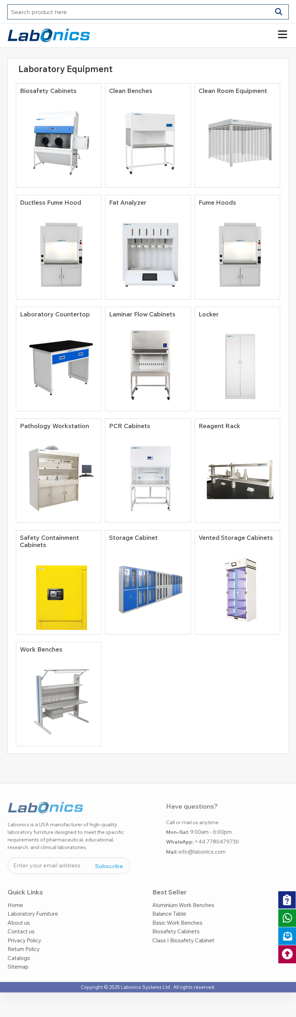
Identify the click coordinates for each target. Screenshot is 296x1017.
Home (15, 893)
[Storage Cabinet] (148, 586)
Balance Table (169, 902)
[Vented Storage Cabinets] (238, 586)
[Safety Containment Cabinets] (59, 594)
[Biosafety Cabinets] (59, 139)
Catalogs (19, 946)
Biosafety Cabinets (176, 919)
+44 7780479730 (217, 830)
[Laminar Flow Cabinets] (148, 363)
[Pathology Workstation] (59, 475)
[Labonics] (45, 799)
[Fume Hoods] (238, 251)
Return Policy (24, 937)
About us (19, 911)
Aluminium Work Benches (183, 893)
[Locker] (238, 363)
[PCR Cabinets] (148, 475)
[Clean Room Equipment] (238, 139)
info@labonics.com (202, 840)
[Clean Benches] (148, 139)
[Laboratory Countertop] (59, 363)
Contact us (21, 919)
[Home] (48, 34)
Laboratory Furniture (33, 902)
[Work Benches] (59, 698)
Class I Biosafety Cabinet (183, 928)
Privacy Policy (24, 928)
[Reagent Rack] (238, 475)
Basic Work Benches (177, 911)
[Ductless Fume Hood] (59, 251)
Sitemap (18, 955)
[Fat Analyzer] (148, 251)
